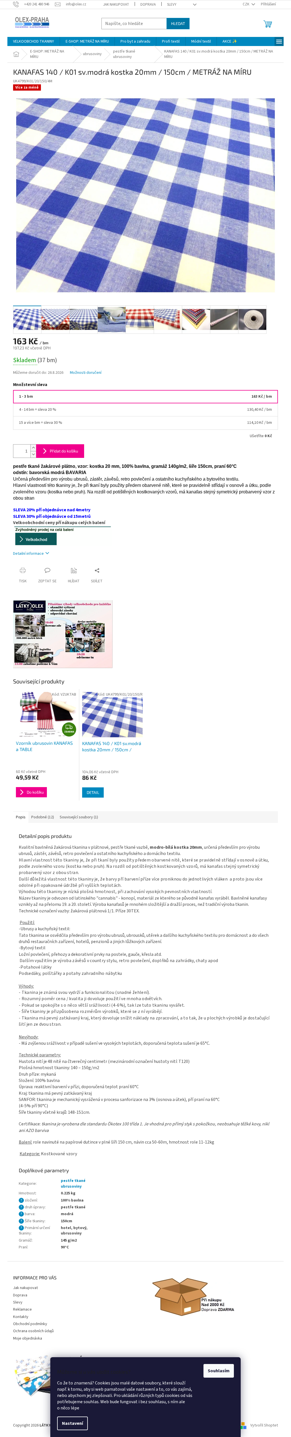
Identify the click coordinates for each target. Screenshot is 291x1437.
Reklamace (22, 1309)
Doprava (148, 4)
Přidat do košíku (64, 451)
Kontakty (20, 1317)
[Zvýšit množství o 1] (33, 448)
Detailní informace (28, 553)
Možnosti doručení (85, 373)
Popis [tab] (21, 817)
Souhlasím (219, 1371)
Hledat (178, 23)
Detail (93, 792)
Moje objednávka (27, 1338)
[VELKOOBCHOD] (62, 536)
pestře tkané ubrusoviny (73, 1183)
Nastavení (72, 1423)
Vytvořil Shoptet (264, 1425)
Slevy (171, 4)
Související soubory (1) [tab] (79, 817)
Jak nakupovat (116, 4)
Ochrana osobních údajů (33, 1331)
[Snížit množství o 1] (33, 454)
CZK (246, 4)
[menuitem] (33, 41)
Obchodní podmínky (30, 1324)
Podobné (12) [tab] (42, 817)
